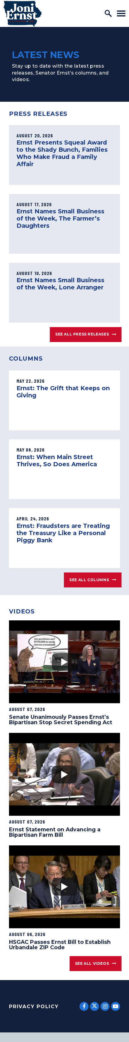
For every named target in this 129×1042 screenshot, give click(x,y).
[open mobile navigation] (121, 13)
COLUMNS (26, 358)
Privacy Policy (34, 1006)
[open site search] (108, 13)
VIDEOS (22, 611)
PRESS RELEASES (38, 113)
